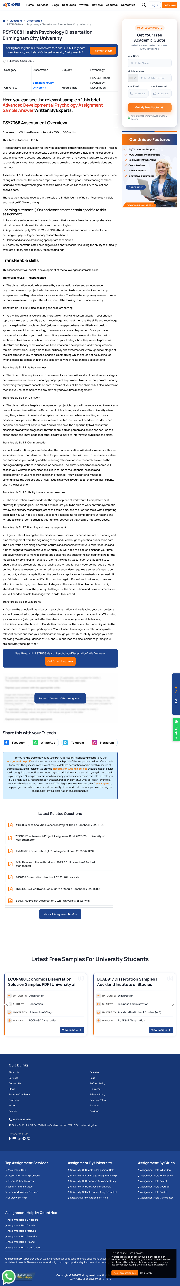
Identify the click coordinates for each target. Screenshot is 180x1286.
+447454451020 (22, 1119)
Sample (13, 1111)
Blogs (55, 5)
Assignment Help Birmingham (156, 1175)
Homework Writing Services (23, 1192)
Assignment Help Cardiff (153, 1192)
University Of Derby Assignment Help (90, 1186)
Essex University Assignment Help (89, 1197)
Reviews (97, 5)
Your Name (133, 56)
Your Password (159, 86)
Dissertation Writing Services (24, 1175)
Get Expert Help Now (60, 661)
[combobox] (133, 78)
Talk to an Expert (102, 50)
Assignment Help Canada (21, 1225)
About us (14, 1072)
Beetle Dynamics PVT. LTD (97, 1278)
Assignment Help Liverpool (155, 1186)
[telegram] (23, 1138)
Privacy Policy (97, 1094)
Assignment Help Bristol (153, 1181)
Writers (84, 5)
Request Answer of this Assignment (60, 698)
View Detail (146, 1272)
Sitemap (94, 1105)
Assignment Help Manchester (156, 1197)
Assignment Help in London (155, 1169)
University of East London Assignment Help (94, 1192)
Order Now (169, 5)
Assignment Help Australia (22, 1236)
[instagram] (28, 1138)
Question (95, 1072)
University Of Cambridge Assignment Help (93, 1175)
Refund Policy (97, 1083)
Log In (154, 5)
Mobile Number (136, 71)
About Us (112, 5)
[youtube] (14, 1138)
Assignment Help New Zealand (24, 1247)
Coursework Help (17, 1197)
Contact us (128, 5)
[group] (45, 1005)
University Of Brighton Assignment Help (92, 1169)
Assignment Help (17, 1169)
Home (30, 5)
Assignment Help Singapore (23, 1219)
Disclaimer (95, 1088)
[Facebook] (10, 1138)
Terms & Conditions (20, 1094)
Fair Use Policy (98, 1100)
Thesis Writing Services (21, 1181)
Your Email (133, 86)
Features (14, 1100)
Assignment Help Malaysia (22, 1230)
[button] (143, 5)
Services (42, 5)
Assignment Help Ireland (21, 1241)
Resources (69, 5)
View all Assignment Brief (59, 914)
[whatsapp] (19, 1138)
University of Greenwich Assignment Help (93, 1181)
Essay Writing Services (20, 1186)
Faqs (92, 1077)
